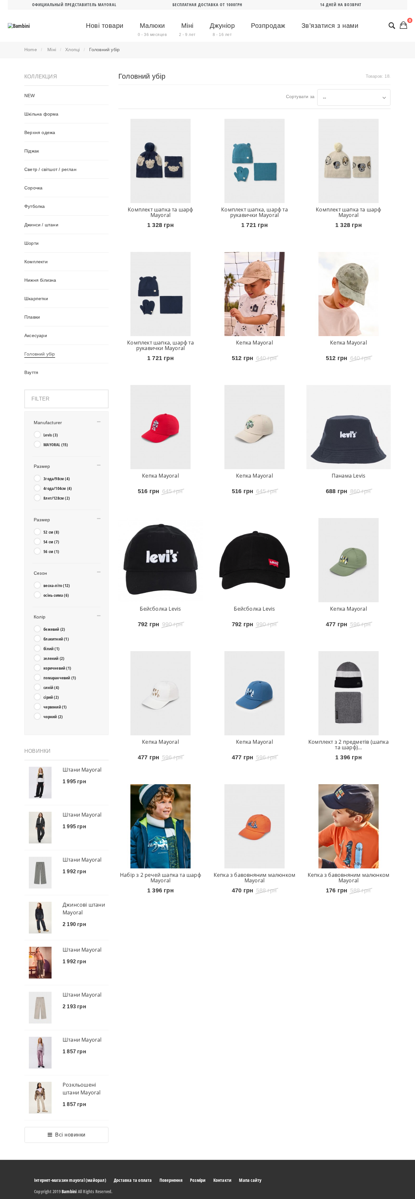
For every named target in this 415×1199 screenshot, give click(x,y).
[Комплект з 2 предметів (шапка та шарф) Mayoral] (348, 732)
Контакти (222, 1180)
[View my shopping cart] (403, 25)
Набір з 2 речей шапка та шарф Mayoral (160, 926)
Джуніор (222, 29)
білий (51, 648)
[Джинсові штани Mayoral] (40, 917)
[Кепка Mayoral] (254, 304)
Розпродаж (268, 25)
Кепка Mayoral (254, 352)
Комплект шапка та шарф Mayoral (160, 212)
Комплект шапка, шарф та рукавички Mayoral (254, 212)
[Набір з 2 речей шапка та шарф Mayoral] (160, 875)
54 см (51, 542)
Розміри (198, 1180)
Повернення (171, 1180)
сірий (51, 697)
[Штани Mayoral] (40, 782)
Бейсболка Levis (160, 637)
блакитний (56, 639)
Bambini (69, 1191)
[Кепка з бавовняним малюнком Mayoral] (254, 875)
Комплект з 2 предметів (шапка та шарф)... (348, 783)
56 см (51, 551)
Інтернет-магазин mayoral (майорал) (70, 1180)
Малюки (152, 29)
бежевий (54, 629)
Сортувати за (300, 96)
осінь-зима (56, 595)
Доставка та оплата (133, 1180)
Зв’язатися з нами (330, 25)
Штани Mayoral (82, 769)
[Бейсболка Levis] (160, 589)
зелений (53, 658)
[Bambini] (19, 26)
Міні (187, 29)
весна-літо (56, 585)
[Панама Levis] (348, 446)
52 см (51, 532)
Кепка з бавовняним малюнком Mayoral (254, 926)
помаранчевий (59, 678)
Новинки (37, 751)
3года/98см (56, 478)
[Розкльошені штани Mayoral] (40, 1098)
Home (30, 49)
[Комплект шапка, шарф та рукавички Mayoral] (254, 161)
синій (51, 687)
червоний (54, 707)
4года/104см (57, 488)
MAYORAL (55, 444)
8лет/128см (56, 498)
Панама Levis (348, 495)
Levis (50, 435)
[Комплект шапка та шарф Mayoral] (160, 161)
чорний (53, 716)
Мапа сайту (250, 1180)
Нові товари (105, 25)
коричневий (57, 668)
